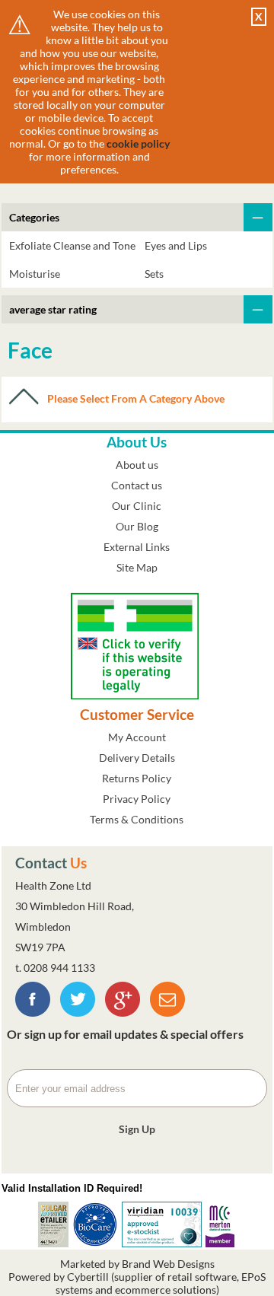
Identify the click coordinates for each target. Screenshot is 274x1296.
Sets (154, 273)
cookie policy (138, 143)
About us (137, 464)
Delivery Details (137, 757)
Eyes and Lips (176, 245)
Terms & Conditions (136, 819)
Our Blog (137, 526)
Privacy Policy (136, 798)
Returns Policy (136, 778)
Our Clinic (136, 505)
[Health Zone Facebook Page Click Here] (32, 1012)
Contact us (136, 485)
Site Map (137, 567)
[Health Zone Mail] (167, 1012)
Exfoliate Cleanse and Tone (72, 245)
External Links (137, 546)
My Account (137, 737)
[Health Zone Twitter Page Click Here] (77, 1012)
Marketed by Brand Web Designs (137, 1263)
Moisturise (34, 273)
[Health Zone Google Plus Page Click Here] (122, 1012)
